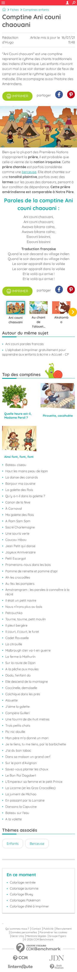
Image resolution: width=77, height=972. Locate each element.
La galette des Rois (19, 490)
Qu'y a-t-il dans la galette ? (25, 496)
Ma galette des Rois (19, 515)
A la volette (13, 819)
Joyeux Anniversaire (20, 552)
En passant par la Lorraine (24, 800)
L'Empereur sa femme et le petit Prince (33, 782)
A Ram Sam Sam (17, 521)
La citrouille (13, 644)
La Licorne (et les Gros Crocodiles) (30, 788)
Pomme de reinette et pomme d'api (31, 571)
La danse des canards (21, 477)
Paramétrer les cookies (53, 932)
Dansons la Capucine (21, 807)
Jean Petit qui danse (20, 546)
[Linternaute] (20, 967)
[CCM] (20, 958)
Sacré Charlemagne (20, 527)
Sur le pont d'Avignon (21, 763)
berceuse (29, 172)
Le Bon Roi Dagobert (20, 775)
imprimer (20, 96)
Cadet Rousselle (17, 638)
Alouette (11, 700)
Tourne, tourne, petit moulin (25, 619)
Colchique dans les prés (22, 694)
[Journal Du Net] (56, 958)
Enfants (13, 843)
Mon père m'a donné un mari (26, 738)
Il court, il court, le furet (22, 632)
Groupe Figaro (57, 936)
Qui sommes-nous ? (17, 928)
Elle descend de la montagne (26, 681)
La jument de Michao (20, 794)
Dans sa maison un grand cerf (27, 757)
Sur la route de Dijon (20, 663)
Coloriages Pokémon (25, 900)
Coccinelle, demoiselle (21, 688)
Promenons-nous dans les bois (28, 565)
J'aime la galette (17, 706)
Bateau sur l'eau (17, 813)
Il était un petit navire (20, 600)
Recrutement (64, 928)
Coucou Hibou (16, 540)
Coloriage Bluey (21, 894)
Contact (36, 928)
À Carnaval (13, 508)
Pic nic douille (15, 732)
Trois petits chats (17, 725)
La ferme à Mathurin (20, 657)
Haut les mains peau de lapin (26, 471)
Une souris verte (17, 533)
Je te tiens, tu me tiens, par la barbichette (35, 744)
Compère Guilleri (17, 713)
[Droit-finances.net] (56, 966)
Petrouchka (13, 613)
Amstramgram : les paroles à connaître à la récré (37, 592)
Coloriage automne (24, 888)
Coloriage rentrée (23, 882)
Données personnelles (23, 932)
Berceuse (37, 843)
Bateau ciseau (15, 465)
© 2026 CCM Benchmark (38, 939)
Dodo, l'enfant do (18, 675)
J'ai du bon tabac (18, 750)
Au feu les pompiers (19, 584)
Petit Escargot (15, 558)
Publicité (48, 928)
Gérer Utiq (17, 936)
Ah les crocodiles (17, 577)
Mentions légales (36, 936)
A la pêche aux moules (21, 669)
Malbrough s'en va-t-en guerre (27, 650)
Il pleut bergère (16, 625)
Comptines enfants (36, 10)
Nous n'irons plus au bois (23, 607)
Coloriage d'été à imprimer (29, 906)
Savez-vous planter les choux (26, 769)
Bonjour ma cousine (20, 483)
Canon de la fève (17, 502)
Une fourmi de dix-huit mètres (27, 719)
